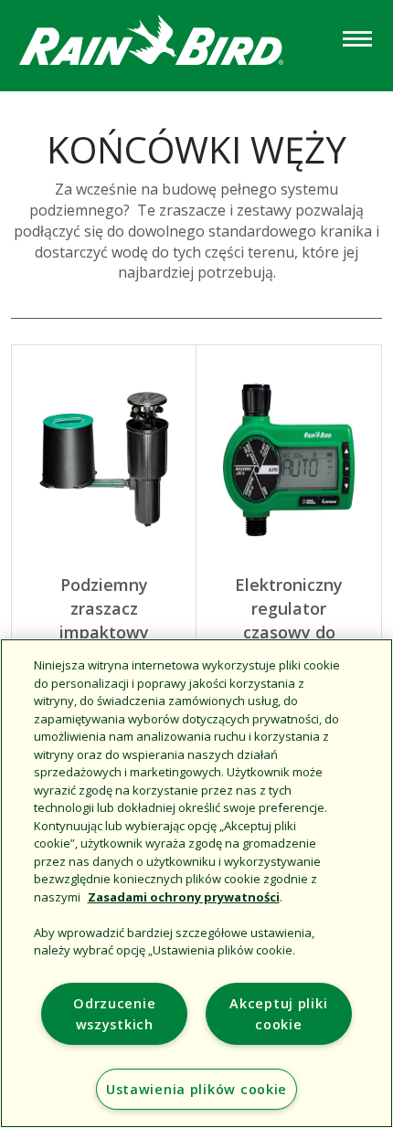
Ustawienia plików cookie (196, 1089)
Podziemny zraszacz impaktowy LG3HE (104, 620)
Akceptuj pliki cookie (278, 1014)
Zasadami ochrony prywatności (184, 897)
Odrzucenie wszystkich (114, 1014)
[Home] (169, 44)
